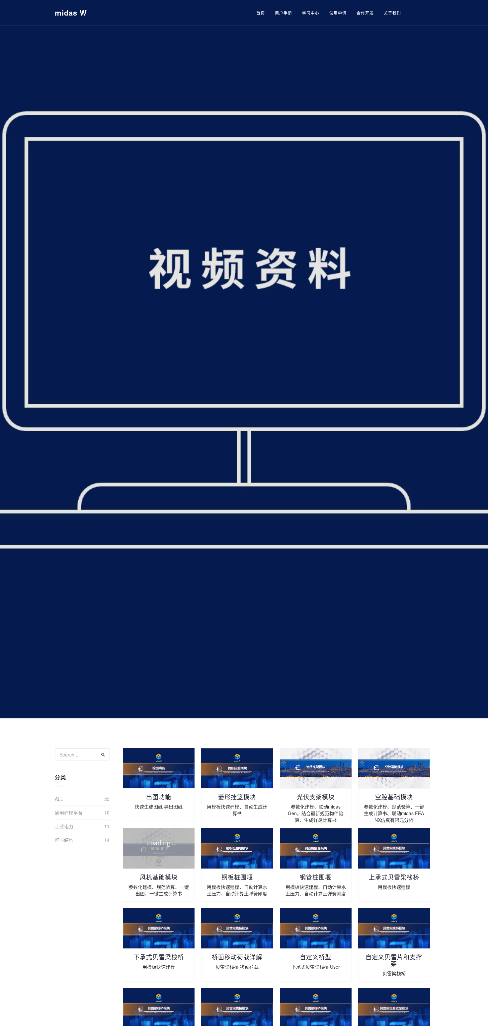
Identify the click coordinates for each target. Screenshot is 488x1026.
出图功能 (158, 796)
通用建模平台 (69, 812)
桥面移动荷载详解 (237, 956)
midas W (71, 12)
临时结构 (64, 839)
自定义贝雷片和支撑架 (394, 960)
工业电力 (64, 826)
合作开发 (365, 13)
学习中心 (310, 13)
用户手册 (283, 13)
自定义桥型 (315, 956)
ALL (59, 799)
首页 (260, 13)
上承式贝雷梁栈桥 (394, 877)
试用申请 (338, 13)
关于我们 (392, 13)
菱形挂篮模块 (237, 796)
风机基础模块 (159, 877)
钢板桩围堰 (237, 877)
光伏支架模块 (316, 796)
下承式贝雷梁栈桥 (158, 956)
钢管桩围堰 (315, 877)
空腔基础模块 (394, 796)
